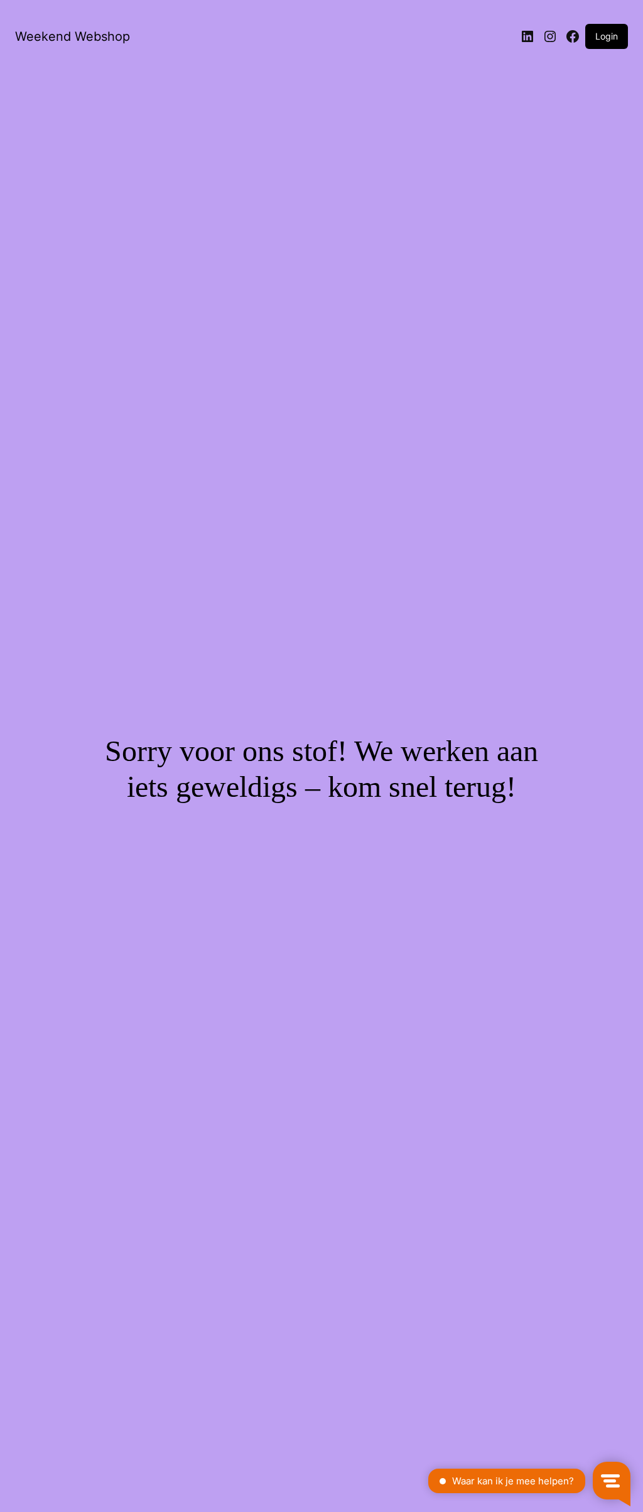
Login (606, 36)
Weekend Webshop (72, 36)
